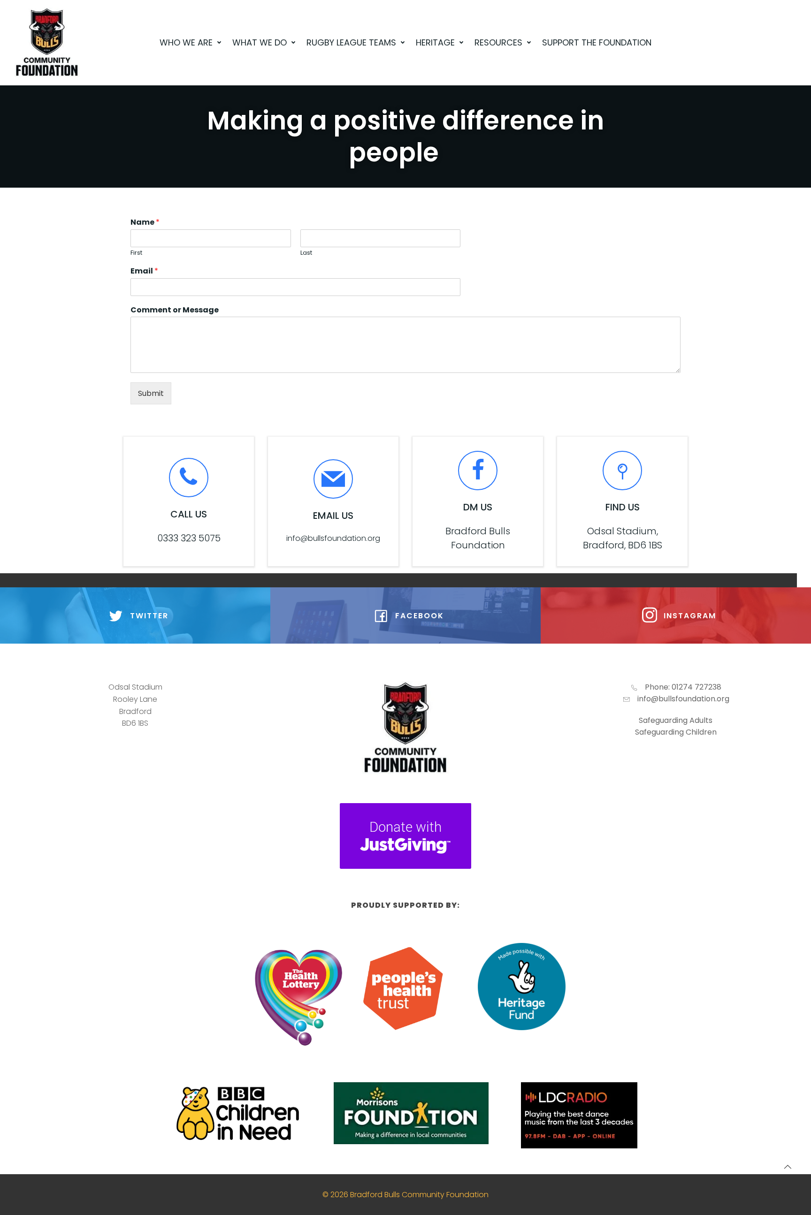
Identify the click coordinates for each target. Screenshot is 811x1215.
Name (145, 223)
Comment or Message (174, 310)
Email (144, 271)
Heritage (435, 42)
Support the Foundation (596, 42)
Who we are (186, 42)
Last (306, 253)
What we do (259, 42)
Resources (498, 42)
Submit (151, 393)
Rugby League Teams (351, 42)
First (136, 253)
